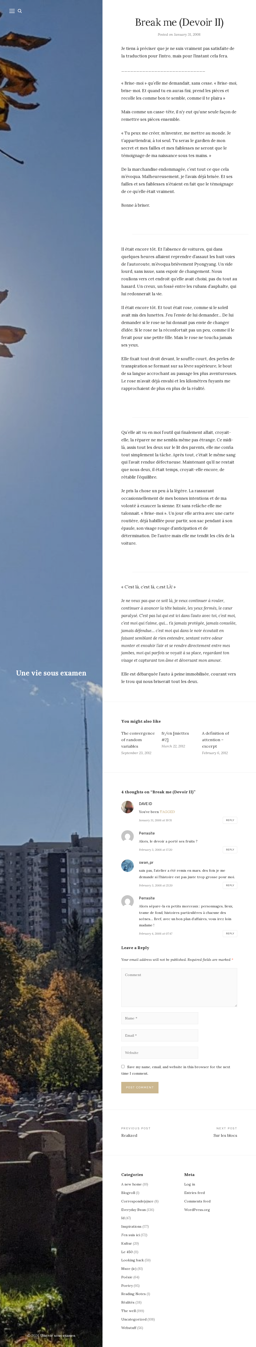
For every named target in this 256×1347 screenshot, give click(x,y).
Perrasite (147, 833)
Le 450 (127, 1252)
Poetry (127, 1285)
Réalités (127, 1302)
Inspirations (131, 1226)
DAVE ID (145, 804)
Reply (230, 820)
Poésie (126, 1277)
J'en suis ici (130, 1235)
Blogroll (128, 1192)
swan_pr (146, 862)
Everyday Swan (133, 1209)
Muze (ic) (128, 1268)
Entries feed (194, 1192)
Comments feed (197, 1201)
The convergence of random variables (138, 740)
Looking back (132, 1260)
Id (122, 1218)
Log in (189, 1184)
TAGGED (167, 812)
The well (128, 1311)
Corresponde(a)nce (137, 1201)
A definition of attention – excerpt (215, 740)
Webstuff (128, 1328)
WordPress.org (197, 1209)
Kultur (126, 1243)
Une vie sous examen (51, 673)
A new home (131, 1184)
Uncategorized (133, 1319)
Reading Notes (133, 1294)
